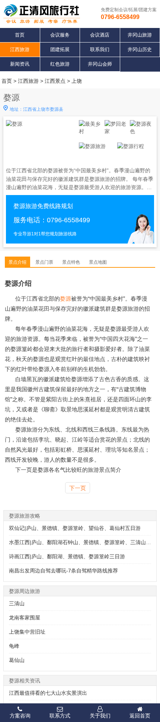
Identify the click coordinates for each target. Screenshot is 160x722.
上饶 (76, 81)
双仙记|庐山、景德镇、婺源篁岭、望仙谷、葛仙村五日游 (75, 528)
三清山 (17, 603)
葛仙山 (17, 660)
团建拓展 (60, 49)
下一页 (77, 488)
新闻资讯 (19, 64)
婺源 (65, 298)
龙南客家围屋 (24, 618)
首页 (20, 35)
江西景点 (55, 81)
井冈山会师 (100, 64)
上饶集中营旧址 (27, 632)
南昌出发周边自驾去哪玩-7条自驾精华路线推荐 (63, 571)
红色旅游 (60, 64)
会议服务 (60, 35)
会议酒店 (99, 35)
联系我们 (99, 49)
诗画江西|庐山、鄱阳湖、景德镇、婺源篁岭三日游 (67, 556)
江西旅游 (19, 49)
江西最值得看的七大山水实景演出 (48, 693)
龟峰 (14, 646)
